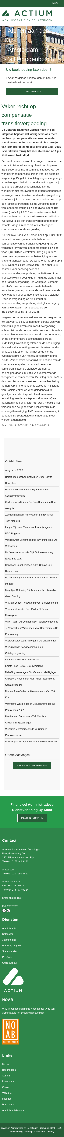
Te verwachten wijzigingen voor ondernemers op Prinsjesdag (31, 631)
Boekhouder (8, 1104)
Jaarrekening (9, 940)
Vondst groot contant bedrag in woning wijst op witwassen (31, 543)
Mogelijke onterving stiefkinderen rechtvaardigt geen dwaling (30, 593)
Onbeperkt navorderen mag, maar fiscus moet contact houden (29, 681)
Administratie (9, 928)
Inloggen (6, 1098)
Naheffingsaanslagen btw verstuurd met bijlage (30, 672)
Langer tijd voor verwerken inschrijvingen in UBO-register (28, 530)
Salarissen (8, 934)
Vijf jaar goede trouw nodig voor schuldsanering (31, 603)
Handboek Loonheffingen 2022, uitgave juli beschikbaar (28, 568)
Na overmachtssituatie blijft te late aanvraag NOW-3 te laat (29, 555)
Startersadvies (9, 951)
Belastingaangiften (12, 945)
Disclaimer (39, 1131)
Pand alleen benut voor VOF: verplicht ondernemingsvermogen (25, 719)
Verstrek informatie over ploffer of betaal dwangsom (26, 612)
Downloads (8, 1081)
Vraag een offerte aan (32, 765)
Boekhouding (16, 1131)
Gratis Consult (9, 963)
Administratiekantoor (13, 1110)
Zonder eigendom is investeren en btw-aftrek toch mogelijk (29, 517)
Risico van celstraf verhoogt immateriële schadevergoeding (27, 492)
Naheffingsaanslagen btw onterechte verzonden (31, 741)
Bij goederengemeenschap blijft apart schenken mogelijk (31, 580)
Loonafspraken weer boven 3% (22, 659)
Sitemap (28, 1131)
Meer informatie (32, 818)
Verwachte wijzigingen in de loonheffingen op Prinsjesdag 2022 (30, 707)
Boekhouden (9, 1070)
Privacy (50, 1131)
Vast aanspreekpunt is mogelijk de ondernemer (30, 640)
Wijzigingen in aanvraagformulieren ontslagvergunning (24, 650)
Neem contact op (31, 91)
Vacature (7, 1093)
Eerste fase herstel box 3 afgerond (24, 666)
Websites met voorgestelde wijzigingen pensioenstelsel (26, 732)
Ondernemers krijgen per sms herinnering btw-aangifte (30, 505)
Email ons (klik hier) (12, 898)
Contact (6, 1087)
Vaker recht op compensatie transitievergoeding (31, 621)
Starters (6, 1075)
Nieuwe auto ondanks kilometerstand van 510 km (30, 694)
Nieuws (6, 1064)
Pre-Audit (7, 957)
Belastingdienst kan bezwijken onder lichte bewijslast (28, 480)
